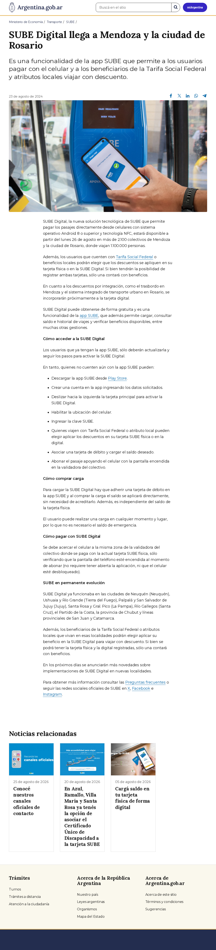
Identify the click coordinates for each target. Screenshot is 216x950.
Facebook (141, 688)
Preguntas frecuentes (145, 682)
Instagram (52, 694)
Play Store (117, 378)
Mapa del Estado (90, 917)
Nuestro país (87, 895)
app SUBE (89, 315)
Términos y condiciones (164, 902)
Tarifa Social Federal (134, 257)
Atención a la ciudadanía (29, 904)
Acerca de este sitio (161, 895)
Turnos (15, 889)
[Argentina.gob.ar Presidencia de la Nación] (36, 7)
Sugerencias (155, 909)
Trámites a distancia (25, 897)
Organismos (87, 909)
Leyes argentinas (91, 902)
